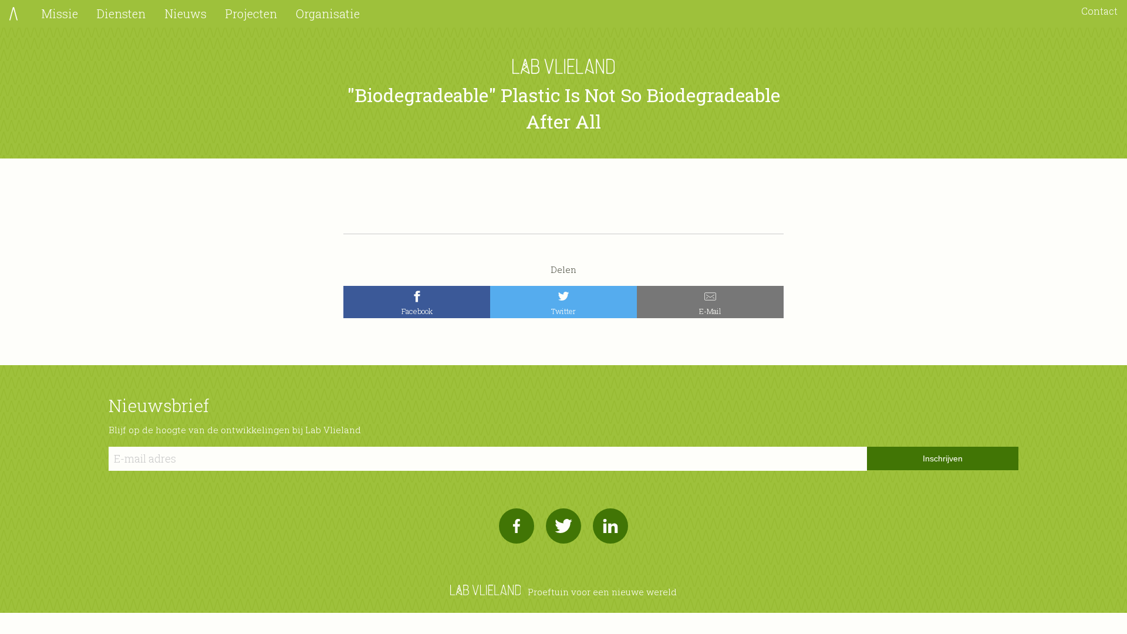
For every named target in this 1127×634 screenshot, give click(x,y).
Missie (59, 13)
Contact (1099, 11)
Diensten (121, 13)
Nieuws (185, 13)
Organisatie (328, 13)
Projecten (251, 13)
